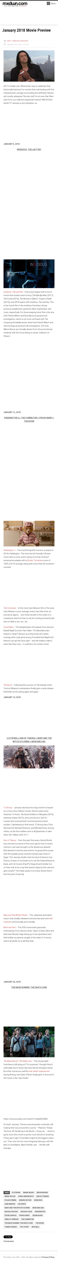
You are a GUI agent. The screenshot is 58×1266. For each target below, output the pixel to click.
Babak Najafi (28, 1192)
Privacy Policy (48, 1257)
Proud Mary (24, 1215)
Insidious (38, 1200)
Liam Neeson (10, 1204)
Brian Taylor (10, 1196)
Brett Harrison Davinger (17, 41)
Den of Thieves (42, 1196)
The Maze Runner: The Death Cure (19, 1223)
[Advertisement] (29, 456)
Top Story (24, 1227)
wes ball (35, 1227)
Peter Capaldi (10, 1215)
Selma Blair (37, 1215)
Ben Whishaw (42, 1192)
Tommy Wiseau (11, 1227)
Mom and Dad (38, 1208)
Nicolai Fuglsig (11, 1212)
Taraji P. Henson (11, 1219)
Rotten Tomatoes (35, 560)
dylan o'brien (10, 1200)
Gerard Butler (25, 1200)
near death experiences (39, 1071)
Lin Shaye (22, 1204)
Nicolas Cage (26, 1212)
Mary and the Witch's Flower (17, 1208)
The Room (40, 1223)
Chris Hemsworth (26, 1196)
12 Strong (16, 1192)
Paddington (40, 1212)
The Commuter (27, 1219)
